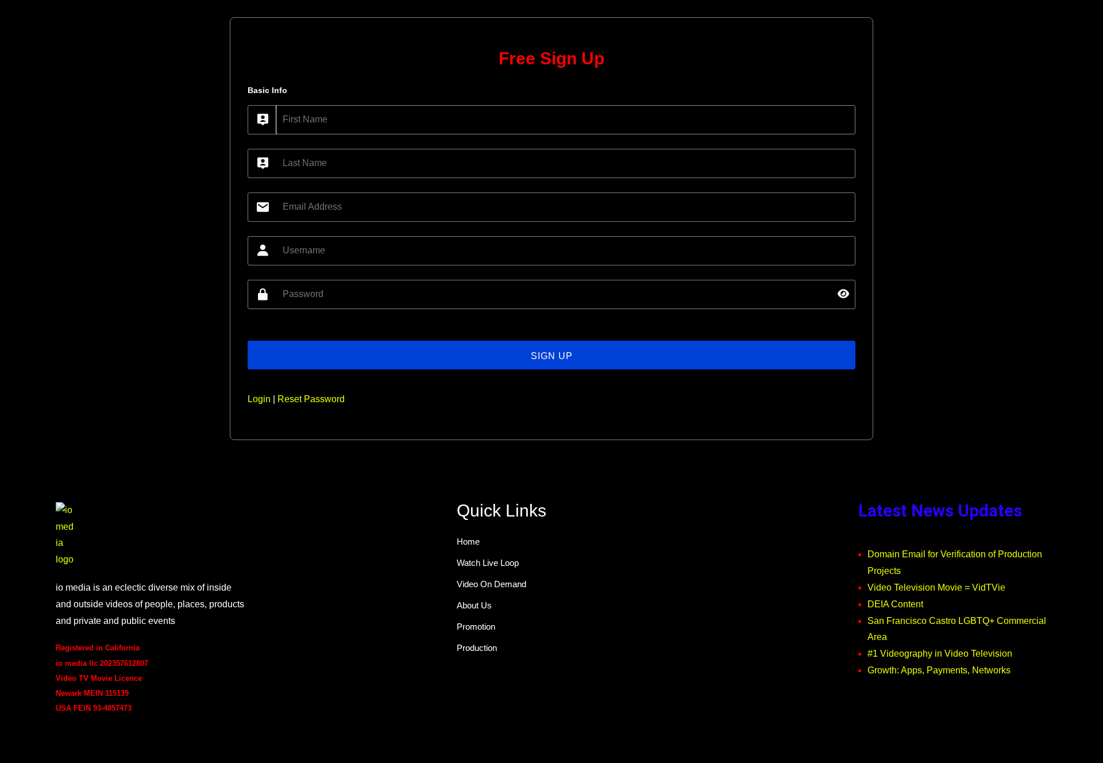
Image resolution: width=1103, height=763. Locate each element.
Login (259, 399)
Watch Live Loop (488, 563)
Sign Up (552, 356)
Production (477, 648)
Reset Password (311, 399)
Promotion (476, 626)
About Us (474, 605)
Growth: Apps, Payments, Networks (939, 670)
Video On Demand (491, 584)
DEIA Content (895, 604)
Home (468, 541)
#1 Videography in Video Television (939, 653)
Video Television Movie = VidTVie (936, 587)
